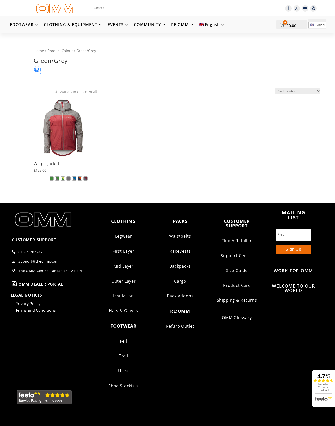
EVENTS (116, 25)
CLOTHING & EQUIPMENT (70, 25)
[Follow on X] (297, 8)
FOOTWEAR (22, 25)
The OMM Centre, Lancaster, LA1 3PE (50, 270)
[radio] (51, 178)
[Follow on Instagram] (313, 8)
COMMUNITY (147, 25)
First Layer (123, 251)
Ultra (123, 371)
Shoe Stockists (123, 385)
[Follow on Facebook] (288, 8)
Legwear (123, 236)
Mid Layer (124, 266)
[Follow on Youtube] (305, 8)
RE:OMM (180, 25)
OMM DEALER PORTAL (40, 284)
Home (39, 50)
